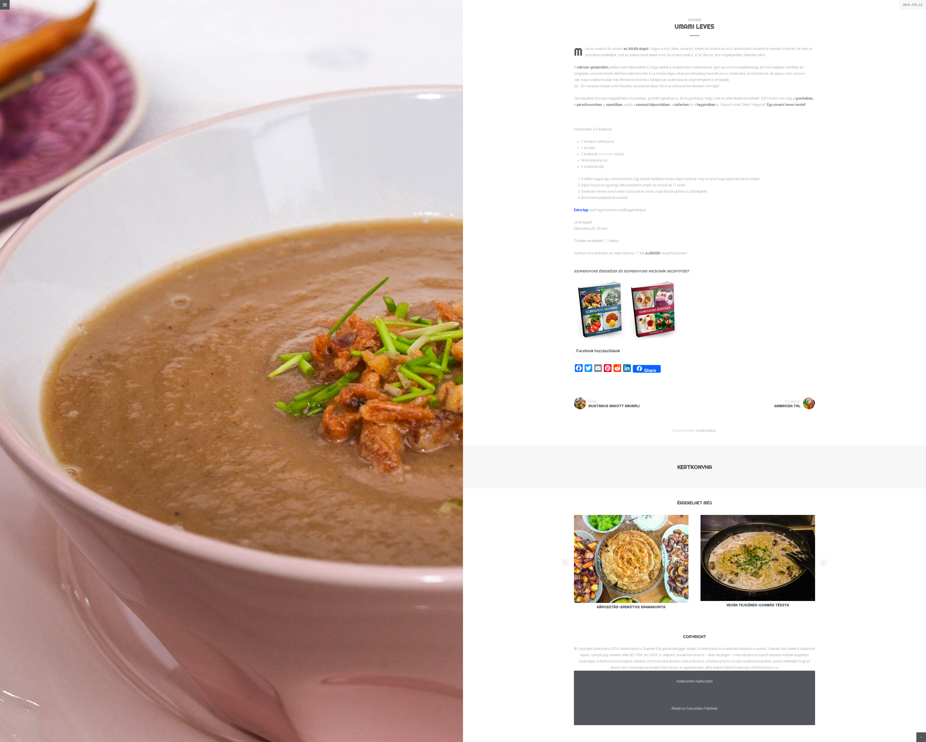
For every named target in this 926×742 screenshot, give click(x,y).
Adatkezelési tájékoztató (694, 681)
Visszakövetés (684, 430)
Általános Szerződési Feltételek (694, 708)
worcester (605, 154)
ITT (605, 241)
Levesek (694, 20)
